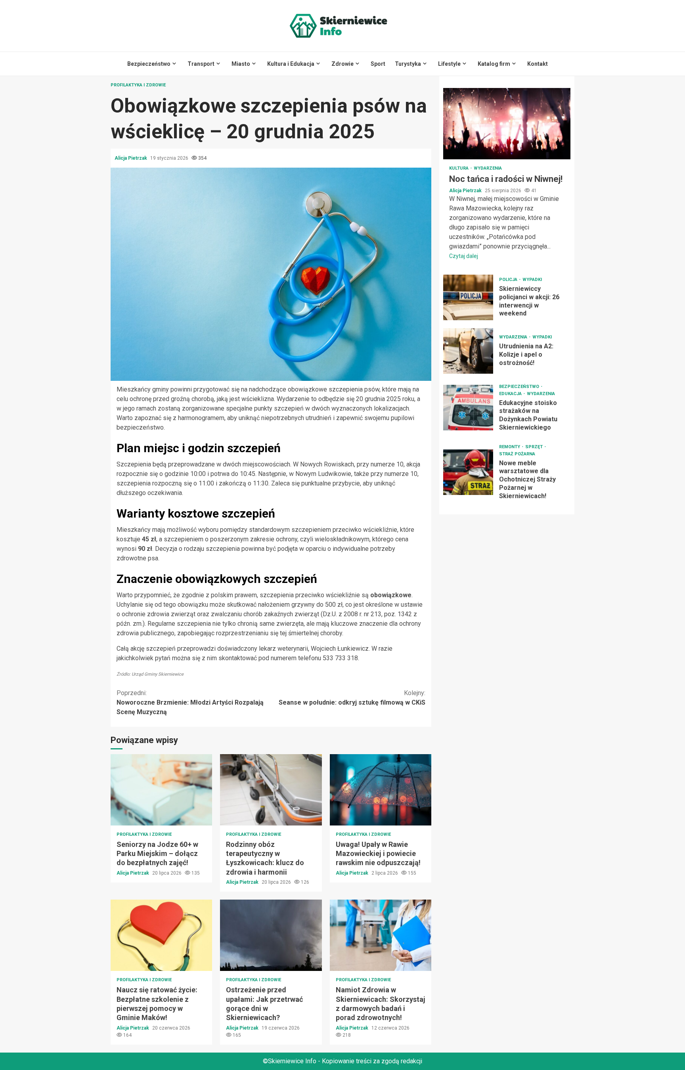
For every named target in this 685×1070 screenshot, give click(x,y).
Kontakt (537, 64)
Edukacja (511, 394)
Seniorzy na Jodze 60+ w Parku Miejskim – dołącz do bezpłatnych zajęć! (161, 789)
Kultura (459, 168)
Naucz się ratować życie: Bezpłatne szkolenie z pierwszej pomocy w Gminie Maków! (161, 935)
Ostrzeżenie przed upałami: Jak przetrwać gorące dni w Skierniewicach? (270, 935)
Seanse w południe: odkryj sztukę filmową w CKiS (352, 697)
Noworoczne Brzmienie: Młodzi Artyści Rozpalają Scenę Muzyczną (190, 702)
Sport (378, 64)
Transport (201, 64)
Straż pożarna (517, 454)
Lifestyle (449, 64)
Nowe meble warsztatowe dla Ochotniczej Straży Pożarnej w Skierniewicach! (468, 472)
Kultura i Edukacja (290, 64)
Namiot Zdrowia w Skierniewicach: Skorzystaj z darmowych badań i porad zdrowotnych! (380, 935)
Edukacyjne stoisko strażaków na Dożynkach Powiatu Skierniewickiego (468, 407)
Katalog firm (494, 64)
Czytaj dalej (463, 256)
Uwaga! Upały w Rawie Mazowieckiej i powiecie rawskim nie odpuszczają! (380, 789)
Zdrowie (342, 64)
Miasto (241, 64)
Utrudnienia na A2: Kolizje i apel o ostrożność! (468, 351)
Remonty (510, 447)
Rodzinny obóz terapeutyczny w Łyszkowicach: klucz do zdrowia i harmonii (270, 789)
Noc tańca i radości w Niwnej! (506, 123)
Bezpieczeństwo (148, 64)
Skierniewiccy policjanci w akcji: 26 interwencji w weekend (468, 297)
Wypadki (532, 279)
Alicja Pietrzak (131, 158)
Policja (509, 279)
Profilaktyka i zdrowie (138, 85)
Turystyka (408, 64)
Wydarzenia (488, 168)
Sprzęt (534, 447)
